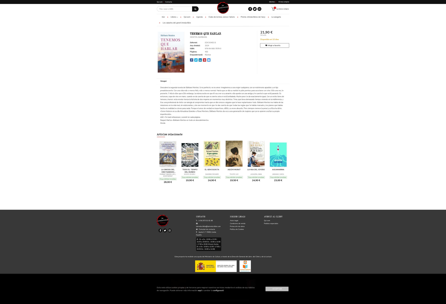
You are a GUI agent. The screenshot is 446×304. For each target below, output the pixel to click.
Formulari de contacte (207, 229)
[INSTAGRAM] (259, 9)
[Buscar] (195, 9)
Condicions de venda (237, 223)
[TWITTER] (255, 9)
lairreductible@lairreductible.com (208, 226)
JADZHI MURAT (234, 169)
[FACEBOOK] (250, 9)
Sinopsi (163, 81)
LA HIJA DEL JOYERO (256, 169)
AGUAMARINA (278, 169)
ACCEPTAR (277, 289)
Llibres (174, 17)
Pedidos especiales (271, 223)
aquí (200, 290)
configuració (218, 290)
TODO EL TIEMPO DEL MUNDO (189, 170)
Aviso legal (234, 220)
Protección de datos (237, 226)
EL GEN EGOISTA (212, 169)
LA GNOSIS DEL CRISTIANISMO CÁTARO (168, 170)
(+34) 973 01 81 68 (205, 220)
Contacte (168, 2)
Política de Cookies (237, 229)
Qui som (159, 2)
